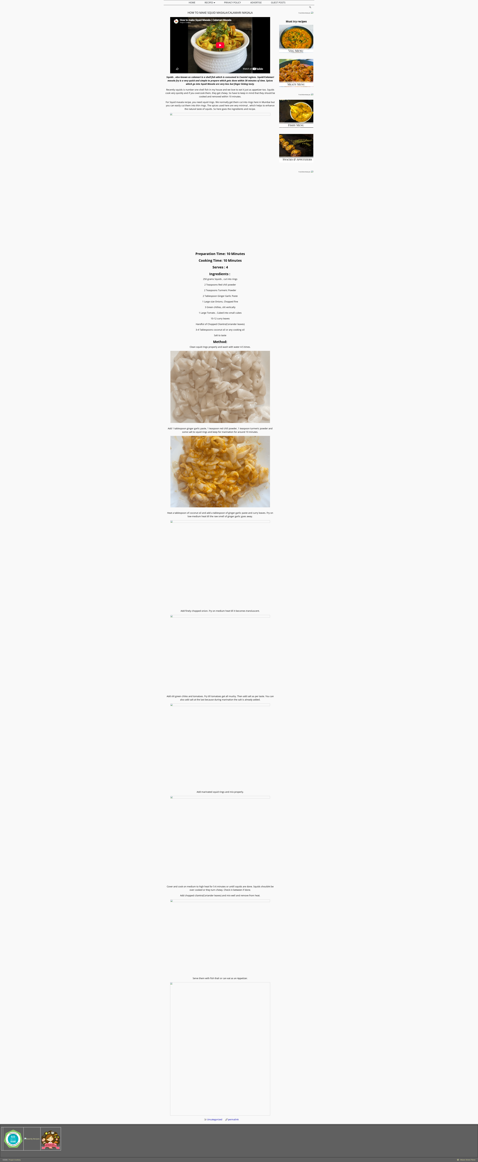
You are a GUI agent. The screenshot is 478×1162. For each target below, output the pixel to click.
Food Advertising (304, 13)
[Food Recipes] (32, 1139)
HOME (192, 2)
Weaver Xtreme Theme (467, 1160)
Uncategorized (214, 1119)
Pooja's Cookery (15, 1160)
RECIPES (209, 2)
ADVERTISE (256, 2)
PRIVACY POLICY (232, 2)
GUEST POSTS (278, 2)
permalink (233, 1119)
